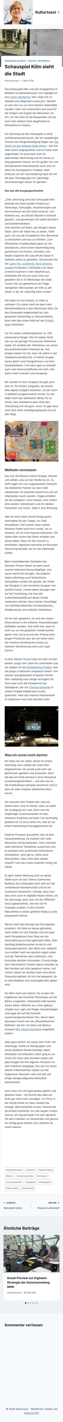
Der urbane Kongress (28, 1029)
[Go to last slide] (8, 1267)
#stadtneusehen (14, 1170)
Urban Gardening (20, 97)
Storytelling (12, 1188)
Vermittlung (28, 1188)
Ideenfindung (45, 1170)
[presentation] (31, 1253)
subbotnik (28, 263)
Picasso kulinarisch (48, 1205)
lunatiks (9, 267)
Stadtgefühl (45, 1182)
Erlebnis (30, 1170)
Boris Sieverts (44, 263)
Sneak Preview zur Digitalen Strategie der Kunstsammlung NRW (28, 1282)
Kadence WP (31, 1413)
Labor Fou (15, 263)
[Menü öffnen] (58, 12)
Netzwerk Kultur (13, 1205)
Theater (31, 61)
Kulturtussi (14, 80)
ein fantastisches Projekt (37, 667)
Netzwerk (42, 1176)
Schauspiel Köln (14, 1182)
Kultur (9, 1176)
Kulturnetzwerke (25, 1176)
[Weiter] (54, 1267)
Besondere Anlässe (15, 61)
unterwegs (44, 61)
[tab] (25, 1303)
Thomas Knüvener (40, 687)
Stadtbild (30, 1182)
